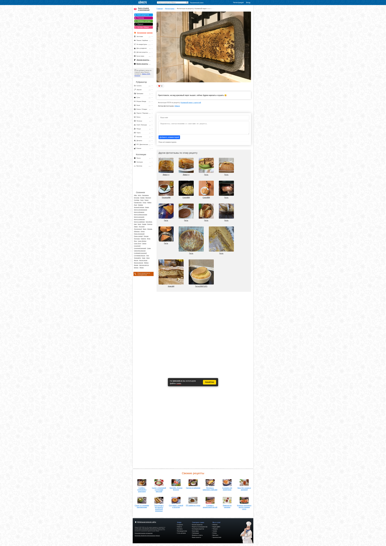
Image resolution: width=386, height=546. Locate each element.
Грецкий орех (138, 202)
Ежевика (140, 205)
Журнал (140, 24)
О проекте (180, 524)
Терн (147, 255)
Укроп (148, 258)
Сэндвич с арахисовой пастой (210, 506)
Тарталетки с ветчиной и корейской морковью (159, 508)
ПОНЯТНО (209, 382)
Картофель (149, 222)
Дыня (135, 205)
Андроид (137, 75)
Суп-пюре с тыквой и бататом (176, 506)
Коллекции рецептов (198, 529)
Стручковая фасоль (139, 255)
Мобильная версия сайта (146, 522)
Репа (135, 241)
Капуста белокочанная (140, 209)
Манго (144, 229)
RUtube (215, 533)
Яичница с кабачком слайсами (210, 489)
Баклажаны (145, 195)
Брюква (142, 197)
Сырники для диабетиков (227, 489)
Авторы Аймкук (143, 27)
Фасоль (136, 260)
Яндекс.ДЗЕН (216, 527)
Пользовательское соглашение (144, 533)
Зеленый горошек (139, 207)
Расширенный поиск (196, 2)
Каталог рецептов (197, 524)
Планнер (140, 18)
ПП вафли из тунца (193, 505)
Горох (142, 200)
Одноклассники (217, 537)
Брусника (136, 197)
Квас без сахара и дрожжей (244, 489)
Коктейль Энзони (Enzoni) (176, 489)
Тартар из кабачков (193, 488)
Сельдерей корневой (140, 248)
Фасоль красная (138, 263)
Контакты (180, 529)
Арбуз (139, 195)
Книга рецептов (143, 15)
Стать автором (181, 533)
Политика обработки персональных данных (147, 535)
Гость (206, 175)
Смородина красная (140, 250)
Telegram (215, 529)
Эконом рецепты (143, 60)
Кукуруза (149, 224)
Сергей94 (186, 197)
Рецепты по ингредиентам (199, 527)
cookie (178, 383)
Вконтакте (215, 535)
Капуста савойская (139, 222)
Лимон (136, 226)
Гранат (147, 200)
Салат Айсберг (142, 241)
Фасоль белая (143, 260)
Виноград (148, 197)
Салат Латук (137, 243)
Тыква (143, 258)
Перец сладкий (138, 236)
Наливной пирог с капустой (191, 102)
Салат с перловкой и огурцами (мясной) (159, 489)
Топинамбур (137, 258)
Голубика (136, 200)
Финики (136, 265)
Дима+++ (166, 175)
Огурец (143, 231)
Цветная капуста (144, 265)
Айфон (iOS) (146, 74)
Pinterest (215, 524)
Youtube (215, 531)
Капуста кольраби (139, 217)
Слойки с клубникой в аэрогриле (141, 489)
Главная (160, 8)
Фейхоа (146, 263)
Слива (149, 248)
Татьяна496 (166, 197)
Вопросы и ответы (197, 535)
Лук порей (141, 226)
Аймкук (177, 106)
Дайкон (149, 202)
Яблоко (142, 267)
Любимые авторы (144, 21)
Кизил (139, 224)
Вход (248, 3)
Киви (135, 224)
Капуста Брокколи (139, 212)
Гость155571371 (201, 286)
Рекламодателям (182, 531)
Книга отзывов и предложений (143, 9)
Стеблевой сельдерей (140, 253)
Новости (179, 527)
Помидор (143, 238)
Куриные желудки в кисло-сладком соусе (244, 507)
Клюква (144, 224)
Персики (146, 236)
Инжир (147, 207)
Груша (144, 202)
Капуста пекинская (139, 219)
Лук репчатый (138, 229)
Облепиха (137, 231)
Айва (135, 195)
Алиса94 (171, 286)
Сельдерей (137, 246)
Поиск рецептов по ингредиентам (144, 274)
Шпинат (136, 267)
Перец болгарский (139, 234)
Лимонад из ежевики (227, 506)
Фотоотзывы (170, 8)
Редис (148, 238)
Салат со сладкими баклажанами (142, 506)
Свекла (144, 243)
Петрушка (137, 238)
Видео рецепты (142, 64)
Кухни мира (195, 531)
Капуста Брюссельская (140, 214)
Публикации (195, 533)
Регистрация (238, 3)
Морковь (149, 229)
